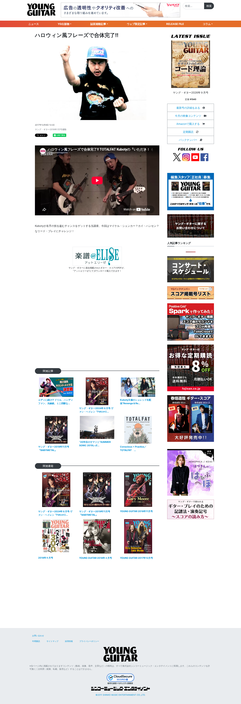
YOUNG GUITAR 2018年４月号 (95, 557)
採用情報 (69, 641)
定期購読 (188, 131)
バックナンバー (188, 139)
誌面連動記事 (98, 24)
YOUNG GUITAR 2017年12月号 (136, 557)
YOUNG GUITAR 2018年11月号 (136, 511)
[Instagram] (186, 157)
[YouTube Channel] (195, 157)
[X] (177, 157)
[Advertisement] (97, 325)
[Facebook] (204, 157)
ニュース (33, 24)
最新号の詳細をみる (188, 107)
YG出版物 (63, 24)
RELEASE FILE (175, 24)
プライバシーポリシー (89, 641)
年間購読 (36, 641)
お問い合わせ (38, 635)
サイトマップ (52, 641)
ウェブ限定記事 (136, 24)
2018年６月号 (45, 557)
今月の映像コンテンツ (188, 115)
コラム (207, 24)
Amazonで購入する (188, 123)
